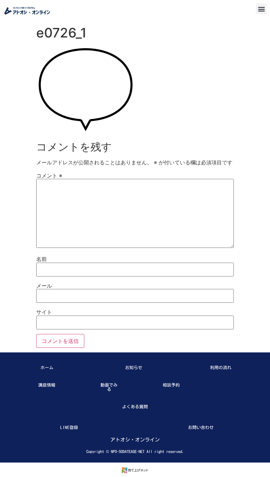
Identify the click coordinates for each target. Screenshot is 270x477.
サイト (44, 312)
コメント (49, 175)
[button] (261, 8)
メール (44, 285)
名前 (41, 259)
